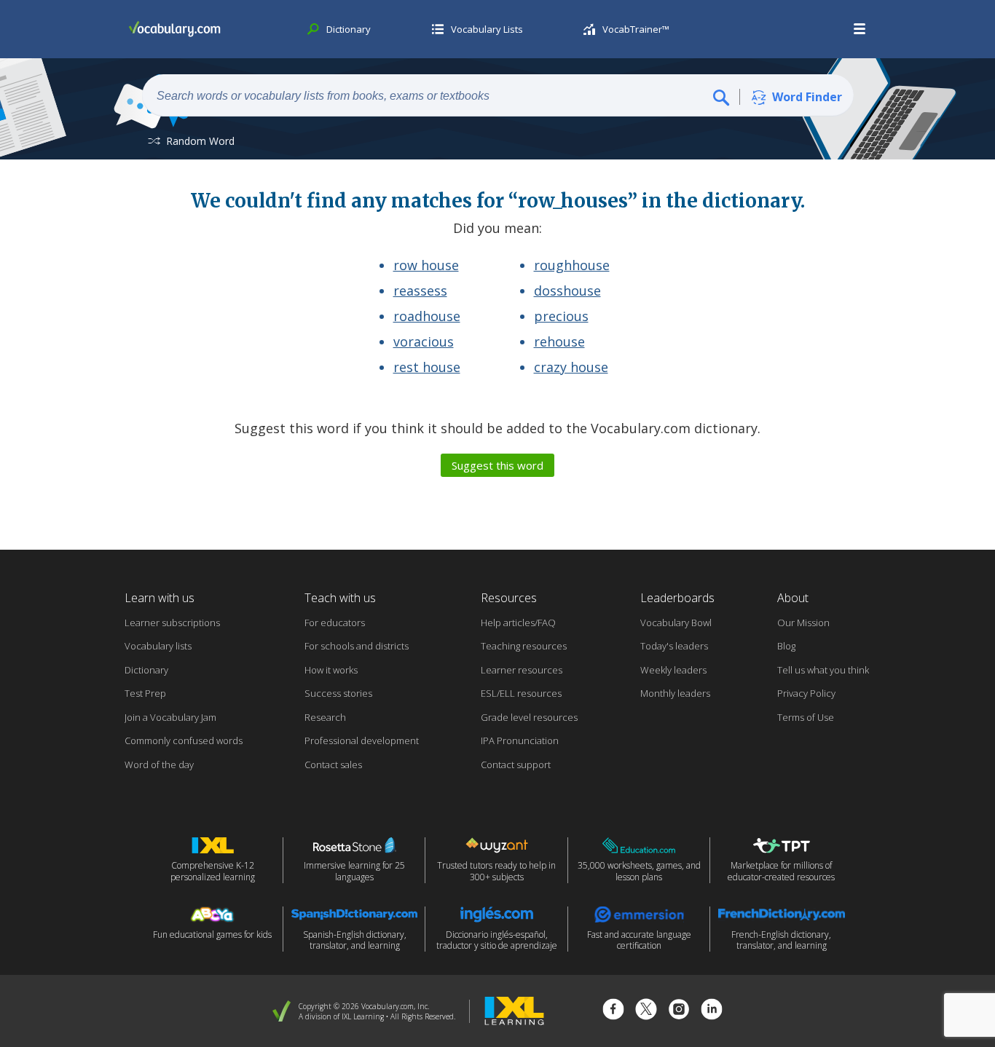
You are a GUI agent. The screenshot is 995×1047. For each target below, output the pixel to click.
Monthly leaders (675, 693)
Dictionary (146, 669)
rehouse (559, 341)
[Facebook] (613, 1011)
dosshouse (567, 290)
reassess (420, 290)
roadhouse (426, 316)
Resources (509, 598)
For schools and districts (356, 645)
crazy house (571, 367)
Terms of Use (805, 717)
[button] (860, 29)
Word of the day (159, 764)
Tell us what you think (823, 669)
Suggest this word (497, 465)
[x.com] (646, 1011)
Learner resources (521, 669)
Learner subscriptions (172, 622)
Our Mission (803, 622)
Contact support (516, 764)
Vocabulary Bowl (676, 622)
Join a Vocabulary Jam (170, 717)
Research (325, 717)
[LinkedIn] (712, 1011)
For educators (334, 622)
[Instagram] (679, 1011)
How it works (331, 669)
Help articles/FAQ (518, 622)
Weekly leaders (673, 669)
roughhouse (572, 265)
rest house (426, 367)
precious (561, 316)
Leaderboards (677, 598)
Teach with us (340, 598)
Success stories (338, 693)
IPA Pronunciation (520, 740)
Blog (786, 645)
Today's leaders (674, 645)
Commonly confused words (184, 740)
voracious (423, 341)
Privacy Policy (806, 693)
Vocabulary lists (158, 645)
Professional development (361, 740)
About (793, 598)
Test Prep (145, 693)
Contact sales (333, 764)
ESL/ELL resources (521, 693)
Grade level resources (529, 717)
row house (426, 265)
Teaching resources (524, 645)
